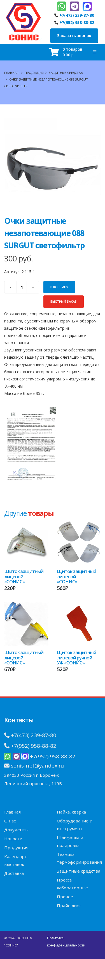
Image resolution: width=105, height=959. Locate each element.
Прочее (65, 896)
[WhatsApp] (61, 6)
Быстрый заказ (63, 301)
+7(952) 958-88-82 (76, 22)
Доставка (14, 873)
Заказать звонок (74, 35)
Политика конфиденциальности (66, 942)
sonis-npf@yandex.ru (37, 765)
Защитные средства (66, 73)
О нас (10, 821)
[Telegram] (74, 6)
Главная (11, 73)
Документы (16, 829)
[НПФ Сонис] (23, 21)
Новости (13, 838)
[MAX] (87, 6)
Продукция (34, 73)
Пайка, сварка (71, 812)
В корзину (59, 287)
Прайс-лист (69, 905)
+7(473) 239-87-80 (76, 15)
